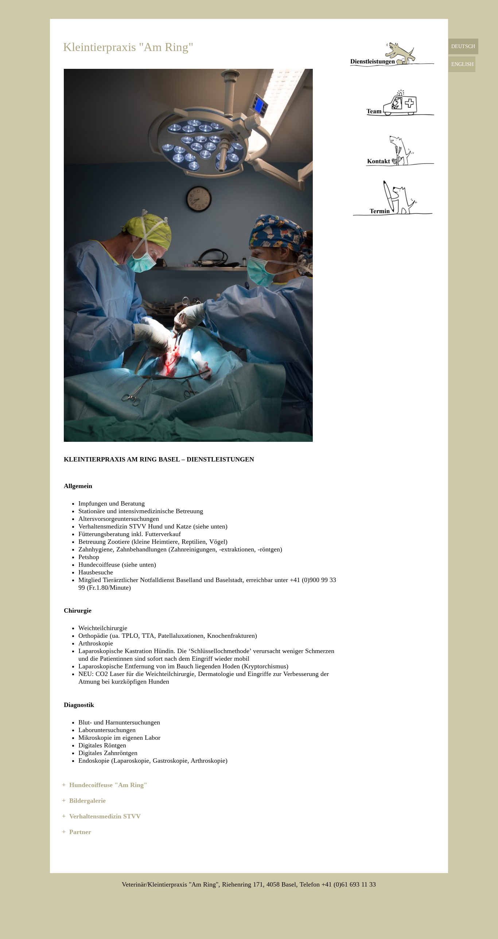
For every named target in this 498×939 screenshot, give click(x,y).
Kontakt (392, 150)
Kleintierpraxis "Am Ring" (128, 47)
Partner (80, 832)
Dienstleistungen (392, 50)
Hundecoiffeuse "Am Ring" (108, 785)
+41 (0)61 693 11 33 (349, 884)
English (462, 64)
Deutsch (463, 46)
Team (392, 100)
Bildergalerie (87, 800)
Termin (392, 200)
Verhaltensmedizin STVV (105, 816)
